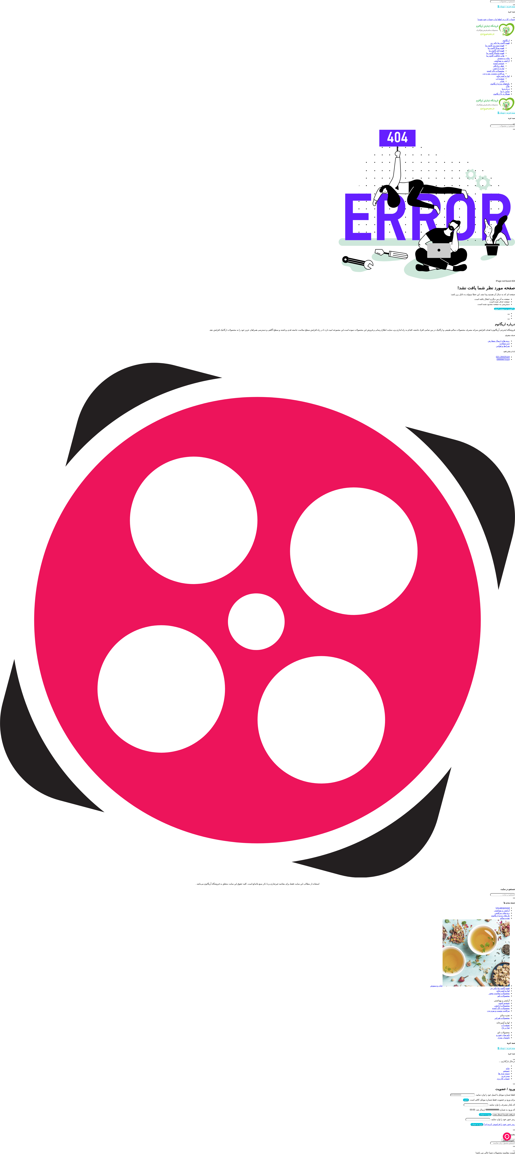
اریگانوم (506, 40)
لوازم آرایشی (498, 68)
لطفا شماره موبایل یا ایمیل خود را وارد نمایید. (495, 1095)
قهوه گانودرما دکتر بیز (500, 43)
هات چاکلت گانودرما (495, 56)
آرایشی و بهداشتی (502, 61)
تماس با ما (505, 91)
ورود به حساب (485, 1115)
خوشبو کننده (498, 63)
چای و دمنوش (503, 58)
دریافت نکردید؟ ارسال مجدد (503, 1115)
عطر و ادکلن (498, 66)
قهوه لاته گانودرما (496, 50)
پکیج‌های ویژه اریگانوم (500, 84)
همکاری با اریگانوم (501, 94)
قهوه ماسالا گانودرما (495, 53)
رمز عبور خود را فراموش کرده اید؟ (499, 1124)
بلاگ (508, 86)
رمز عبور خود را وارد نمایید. (503, 1119)
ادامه (466, 1100)
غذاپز (502, 81)
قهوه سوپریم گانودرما (494, 45)
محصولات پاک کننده (495, 71)
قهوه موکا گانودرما (496, 48)
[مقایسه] (508, 314)
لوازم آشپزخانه (503, 76)
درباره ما (506, 89)
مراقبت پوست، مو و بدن (493, 73)
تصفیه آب (500, 78)
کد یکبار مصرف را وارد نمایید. (502, 1105)
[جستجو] (514, 4)
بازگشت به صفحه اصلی (504, 309)
